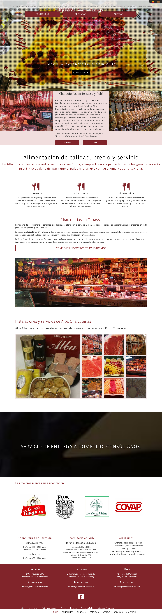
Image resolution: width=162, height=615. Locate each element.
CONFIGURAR (42, 14)
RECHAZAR (80, 14)
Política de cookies (128, 9)
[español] (154, 2)
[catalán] (159, 2)
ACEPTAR (118, 14)
